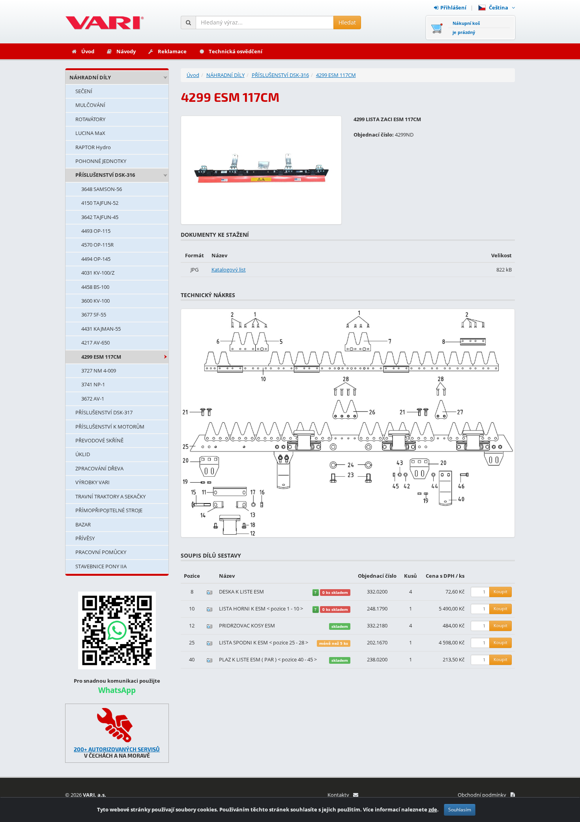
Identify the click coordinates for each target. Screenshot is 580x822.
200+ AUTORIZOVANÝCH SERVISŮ (117, 749)
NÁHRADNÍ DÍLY (90, 77)
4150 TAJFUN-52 (99, 202)
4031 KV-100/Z (97, 272)
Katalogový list (228, 269)
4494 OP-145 (95, 258)
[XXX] (116, 725)
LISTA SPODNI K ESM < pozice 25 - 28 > (263, 642)
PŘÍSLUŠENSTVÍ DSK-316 (105, 174)
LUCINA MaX (90, 133)
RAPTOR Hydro (93, 147)
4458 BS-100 (95, 286)
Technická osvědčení (235, 51)
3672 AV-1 (92, 398)
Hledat (347, 22)
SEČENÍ (83, 91)
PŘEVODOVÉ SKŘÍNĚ (99, 440)
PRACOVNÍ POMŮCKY (100, 552)
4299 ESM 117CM (101, 356)
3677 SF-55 (93, 314)
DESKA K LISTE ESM (241, 591)
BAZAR (83, 524)
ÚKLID (82, 454)
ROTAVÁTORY (90, 119)
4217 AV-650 (95, 342)
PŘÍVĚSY (85, 538)
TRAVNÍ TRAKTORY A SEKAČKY (110, 496)
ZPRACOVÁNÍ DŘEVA (99, 468)
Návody (126, 51)
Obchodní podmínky (482, 794)
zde (432, 809)
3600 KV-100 (95, 300)
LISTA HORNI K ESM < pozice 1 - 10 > (261, 608)
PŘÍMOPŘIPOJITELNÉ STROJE (108, 510)
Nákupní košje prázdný (466, 27)
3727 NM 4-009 (98, 370)
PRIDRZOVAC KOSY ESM (247, 625)
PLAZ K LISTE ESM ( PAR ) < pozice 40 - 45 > (268, 659)
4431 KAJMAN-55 (101, 328)
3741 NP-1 (93, 384)
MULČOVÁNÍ (90, 105)
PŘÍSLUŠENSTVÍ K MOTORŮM (109, 426)
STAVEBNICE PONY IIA (101, 566)
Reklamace (172, 51)
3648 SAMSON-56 (101, 189)
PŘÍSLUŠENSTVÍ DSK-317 (104, 412)
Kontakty (338, 794)
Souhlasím (459, 809)
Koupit (500, 591)
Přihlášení (453, 7)
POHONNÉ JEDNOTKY (100, 161)
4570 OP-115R (97, 244)
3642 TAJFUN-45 (99, 217)
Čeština (500, 7)
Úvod (87, 51)
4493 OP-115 (95, 230)
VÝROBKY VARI (92, 482)
